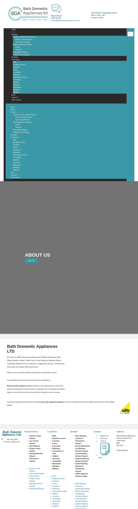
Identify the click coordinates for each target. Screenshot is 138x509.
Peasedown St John (20, 77)
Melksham (16, 75)
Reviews (15, 57)
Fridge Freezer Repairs (21, 54)
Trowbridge (17, 80)
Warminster (17, 87)
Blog (13, 95)
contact (15, 372)
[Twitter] (101, 465)
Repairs (14, 34)
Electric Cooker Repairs (23, 39)
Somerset (16, 85)
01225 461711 (56, 18)
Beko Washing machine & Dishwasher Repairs (82, 486)
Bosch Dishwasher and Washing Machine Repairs (82, 448)
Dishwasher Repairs (20, 52)
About (14, 32)
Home (14, 29)
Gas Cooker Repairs (22, 42)
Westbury (16, 90)
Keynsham (17, 72)
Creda (17, 47)
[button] (66, 105)
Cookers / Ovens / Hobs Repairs (24, 37)
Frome (15, 70)
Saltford (15, 82)
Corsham (16, 67)
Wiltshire (16, 92)
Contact (15, 97)
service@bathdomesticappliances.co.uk (65, 20)
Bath (14, 62)
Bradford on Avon (19, 64)
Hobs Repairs (34, 446)
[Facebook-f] (96, 465)
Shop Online (16, 100)
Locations (16, 59)
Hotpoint (18, 49)
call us (31, 260)
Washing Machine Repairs (22, 44)
